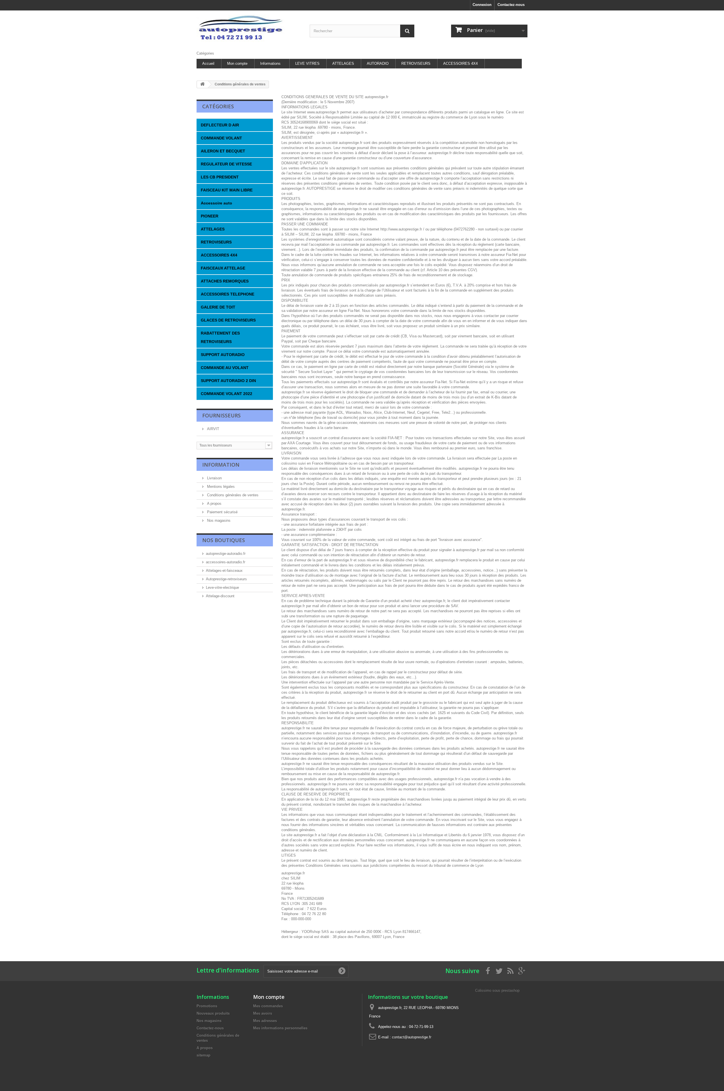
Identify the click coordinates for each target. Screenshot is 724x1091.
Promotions (207, 1006)
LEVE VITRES (307, 63)
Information (221, 464)
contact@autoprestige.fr (411, 1037)
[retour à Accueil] (202, 84)
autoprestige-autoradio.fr (225, 553)
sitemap (203, 1055)
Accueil (208, 63)
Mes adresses (265, 1021)
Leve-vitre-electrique (222, 587)
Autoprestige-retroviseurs (226, 579)
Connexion (482, 5)
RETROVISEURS (415, 63)
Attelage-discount (220, 596)
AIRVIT (212, 429)
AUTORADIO (378, 63)
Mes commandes (268, 1006)
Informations (270, 63)
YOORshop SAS (315, 932)
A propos (213, 503)
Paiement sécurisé (222, 512)
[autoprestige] (249, 29)
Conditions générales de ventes (232, 495)
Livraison (214, 478)
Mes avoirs (262, 1013)
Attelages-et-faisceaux (224, 570)
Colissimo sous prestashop (497, 990)
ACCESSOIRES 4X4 (460, 63)
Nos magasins (218, 520)
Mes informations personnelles (280, 1028)
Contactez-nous (511, 5)
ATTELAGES (343, 63)
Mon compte (237, 63)
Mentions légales (220, 486)
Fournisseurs (221, 415)
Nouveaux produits (213, 1013)
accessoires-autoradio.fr (225, 562)
